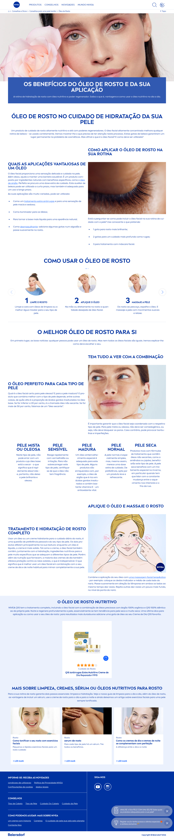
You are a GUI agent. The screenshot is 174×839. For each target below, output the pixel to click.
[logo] (16, 5)
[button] (105, 658)
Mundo (86, 4)
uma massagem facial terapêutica (147, 577)
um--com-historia (19, 821)
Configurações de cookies (20, 787)
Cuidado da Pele (70, 803)
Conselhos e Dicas (19, 11)
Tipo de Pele (31, 803)
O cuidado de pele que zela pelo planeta (64, 821)
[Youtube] (98, 786)
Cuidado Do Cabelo (49, 803)
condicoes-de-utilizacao (19, 782)
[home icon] (9, 11)
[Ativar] (162, 5)
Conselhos (51, 4)
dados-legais (42, 787)
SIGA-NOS (99, 777)
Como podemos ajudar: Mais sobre (33, 815)
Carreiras (38, 821)
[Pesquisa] (154, 5)
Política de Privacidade (48, 782)
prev (11, 292)
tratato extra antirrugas (39, 201)
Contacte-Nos (15, 825)
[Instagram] (107, 786)
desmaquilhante (29, 226)
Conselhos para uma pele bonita (42, 11)
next (162, 292)
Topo (164, 11)
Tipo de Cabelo (15, 803)
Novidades (68, 4)
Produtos (35, 4)
